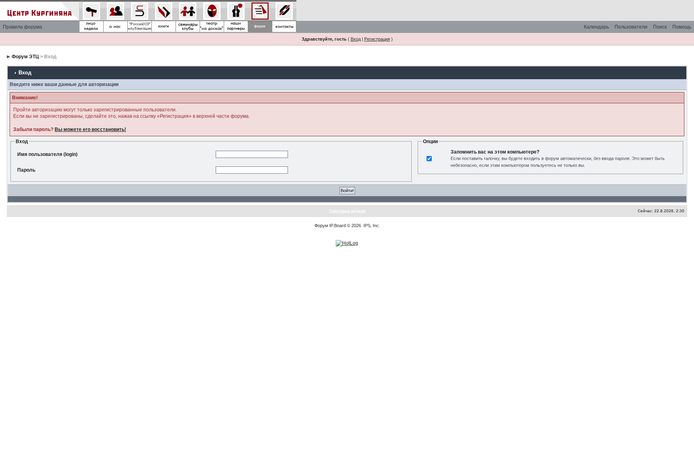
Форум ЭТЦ (25, 56)
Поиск (660, 27)
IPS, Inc (371, 225)
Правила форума (22, 27)
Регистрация (377, 39)
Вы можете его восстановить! (90, 129)
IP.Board (337, 225)
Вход (356, 39)
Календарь (596, 27)
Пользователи (630, 27)
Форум (321, 225)
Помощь (681, 27)
